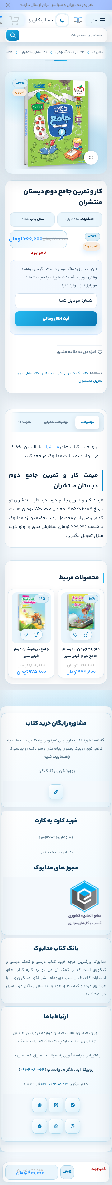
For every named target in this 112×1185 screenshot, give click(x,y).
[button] (86, 634)
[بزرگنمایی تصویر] (91, 158)
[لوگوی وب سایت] (78, 20)
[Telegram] (39, 1126)
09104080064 (32, 1070)
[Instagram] (72, 1126)
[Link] (56, 791)
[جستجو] (12, 35)
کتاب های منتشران (34, 52)
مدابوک (97, 52)
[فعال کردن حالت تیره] (62, 20)
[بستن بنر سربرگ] (8, 5)
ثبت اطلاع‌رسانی (56, 318)
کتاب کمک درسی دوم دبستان (65, 373)
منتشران (50, 447)
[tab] (87, 422)
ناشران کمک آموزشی (69, 52)
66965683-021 (54, 1084)
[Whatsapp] (56, 1126)
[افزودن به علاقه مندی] (75, 634)
